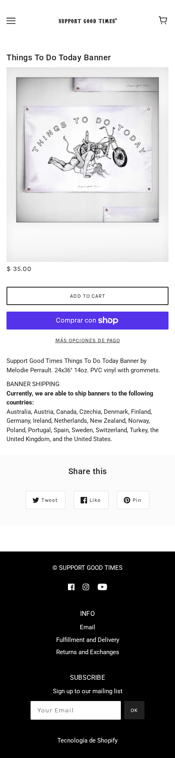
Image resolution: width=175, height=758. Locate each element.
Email (87, 627)
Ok (134, 710)
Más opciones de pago (87, 340)
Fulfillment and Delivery (87, 640)
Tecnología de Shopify (87, 740)
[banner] (86, 20)
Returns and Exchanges (87, 652)
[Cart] (164, 20)
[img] (71, 587)
